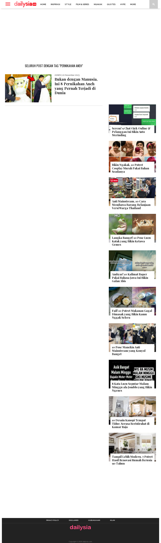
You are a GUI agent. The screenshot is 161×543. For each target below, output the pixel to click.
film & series (82, 4)
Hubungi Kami (94, 520)
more (133, 4)
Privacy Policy (52, 520)
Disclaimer (73, 520)
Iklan (112, 520)
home (43, 4)
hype (122, 4)
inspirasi (55, 4)
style (68, 4)
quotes (111, 4)
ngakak (98, 4)
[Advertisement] (80, 34)
